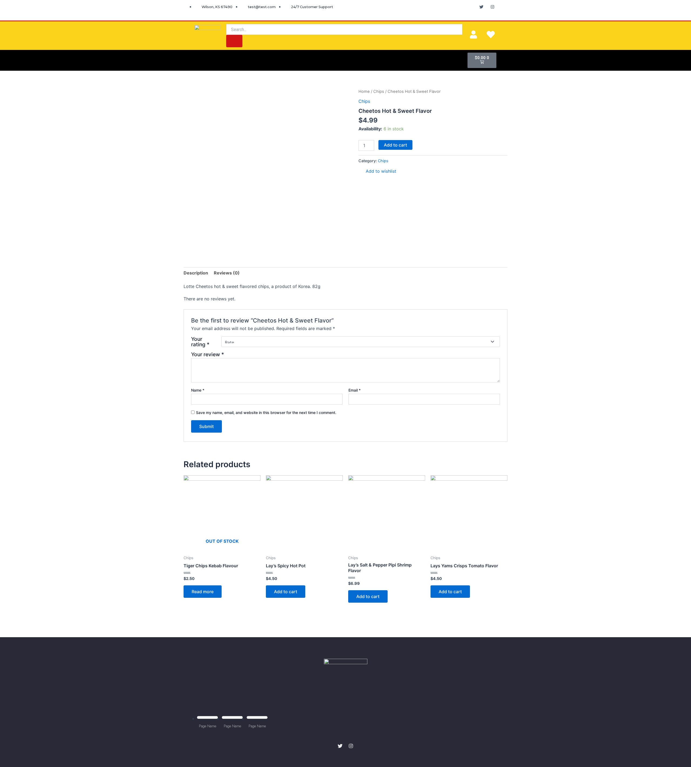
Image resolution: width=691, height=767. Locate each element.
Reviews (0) (227, 273)
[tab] (196, 273)
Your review (207, 354)
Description (196, 273)
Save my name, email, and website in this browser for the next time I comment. (266, 412)
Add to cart (395, 145)
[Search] (234, 41)
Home (364, 91)
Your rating (200, 341)
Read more (203, 591)
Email (354, 390)
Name (197, 390)
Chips (378, 91)
